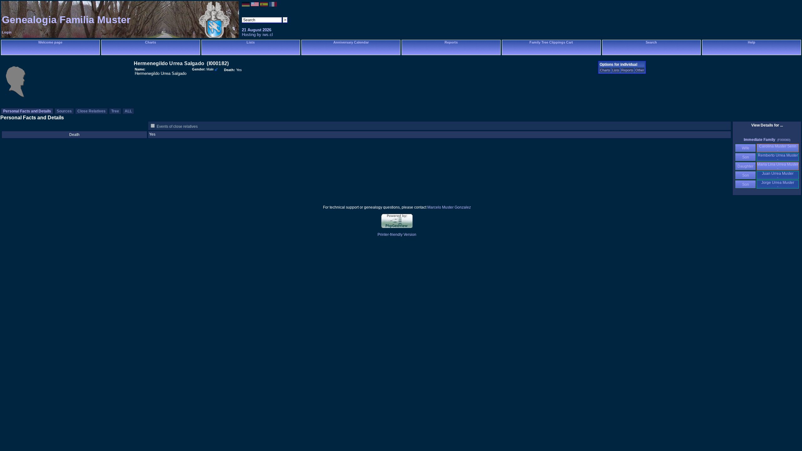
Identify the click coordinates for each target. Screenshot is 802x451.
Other (639, 70)
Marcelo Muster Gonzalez (449, 207)
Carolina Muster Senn (777, 148)
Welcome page (50, 42)
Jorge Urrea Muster (777, 184)
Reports (451, 42)
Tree (115, 111)
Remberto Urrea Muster (778, 157)
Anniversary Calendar (351, 42)
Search (651, 42)
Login (7, 32)
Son (745, 157)
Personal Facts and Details (27, 111)
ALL (128, 111)
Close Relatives (91, 111)
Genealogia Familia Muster (66, 19)
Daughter (745, 166)
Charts (150, 42)
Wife (745, 148)
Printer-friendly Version (397, 234)
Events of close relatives (177, 126)
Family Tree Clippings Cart (551, 42)
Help (751, 42)
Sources (64, 111)
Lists (251, 42)
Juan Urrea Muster (778, 175)
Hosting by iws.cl (257, 34)
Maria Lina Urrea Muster (778, 166)
